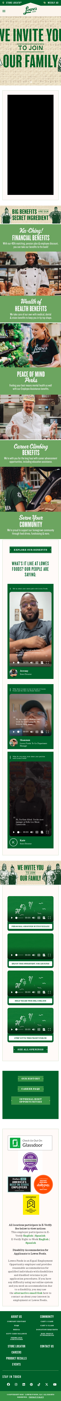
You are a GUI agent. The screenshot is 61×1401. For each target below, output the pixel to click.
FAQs (16, 1325)
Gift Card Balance (16, 1334)
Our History (30, 1079)
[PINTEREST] (31, 1384)
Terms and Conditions (16, 1338)
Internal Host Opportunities (30, 1100)
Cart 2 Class (47, 1325)
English (28, 1235)
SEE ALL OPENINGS (31, 1050)
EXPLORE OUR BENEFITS (30, 550)
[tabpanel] (30, 50)
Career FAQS (30, 1089)
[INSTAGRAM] (16, 1384)
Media (16, 1330)
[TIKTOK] (39, 1384)
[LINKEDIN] (23, 1384)
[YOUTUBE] (55, 1384)
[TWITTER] (46, 1384)
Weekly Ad (51, 3)
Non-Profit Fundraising (47, 1334)
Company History (16, 1321)
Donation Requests (47, 1330)
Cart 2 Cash (47, 1321)
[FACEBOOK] (8, 1384)
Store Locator (12, 3)
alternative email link (28, 1293)
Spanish (40, 1235)
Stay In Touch (11, 1376)
